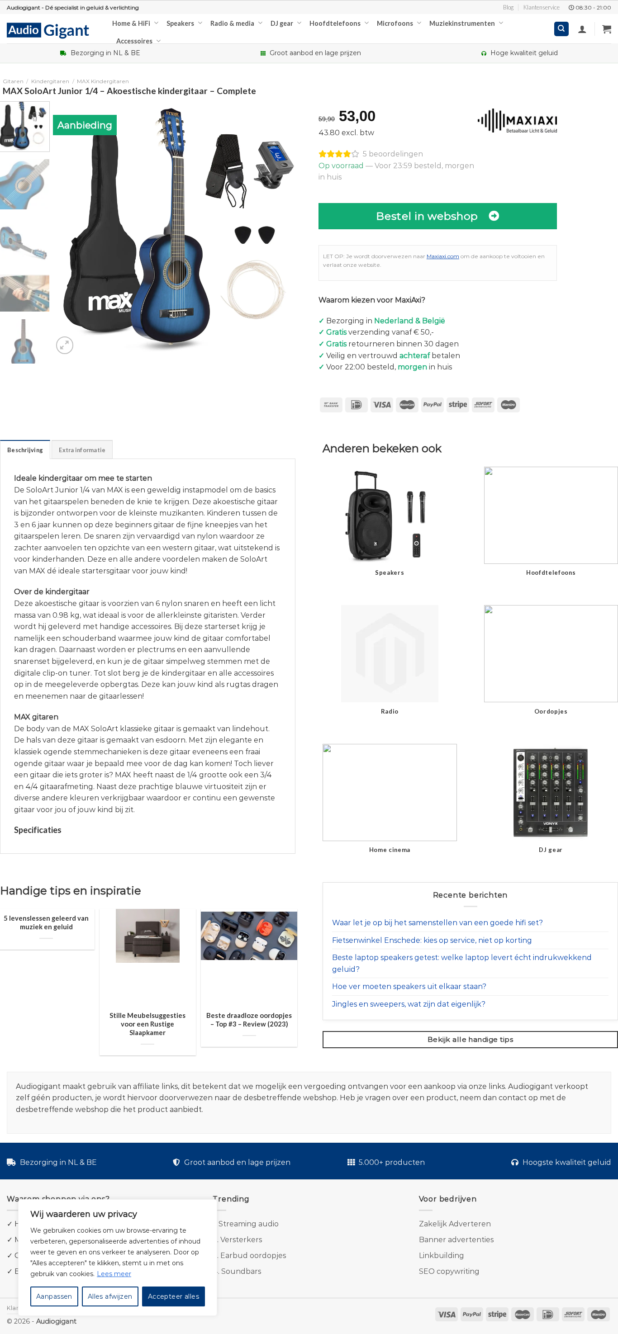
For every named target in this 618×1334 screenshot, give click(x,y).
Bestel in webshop (427, 215)
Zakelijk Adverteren (455, 1224)
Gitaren (13, 81)
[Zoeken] (561, 29)
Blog (508, 7)
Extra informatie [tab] (82, 450)
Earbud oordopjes (253, 1255)
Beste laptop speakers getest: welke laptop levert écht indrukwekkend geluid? (462, 963)
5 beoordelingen (393, 154)
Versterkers (241, 1239)
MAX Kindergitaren (103, 81)
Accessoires (134, 41)
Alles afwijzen (110, 1296)
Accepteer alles (173, 1296)
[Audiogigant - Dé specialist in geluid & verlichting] (53, 29)
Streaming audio (249, 1224)
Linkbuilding (441, 1255)
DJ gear (282, 23)
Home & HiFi (131, 23)
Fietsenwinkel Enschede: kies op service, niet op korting (432, 940)
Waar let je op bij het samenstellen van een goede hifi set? (437, 922)
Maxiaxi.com (443, 256)
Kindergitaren (50, 81)
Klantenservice (541, 7)
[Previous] (69, 228)
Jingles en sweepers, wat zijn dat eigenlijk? (408, 1004)
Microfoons (395, 23)
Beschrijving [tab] (25, 450)
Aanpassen (54, 1296)
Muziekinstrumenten (462, 23)
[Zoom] (65, 345)
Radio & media (232, 23)
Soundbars (241, 1271)
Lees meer (114, 1274)
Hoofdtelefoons (335, 23)
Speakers (180, 23)
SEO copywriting (449, 1271)
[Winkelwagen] (606, 29)
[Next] (292, 228)
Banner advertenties (456, 1239)
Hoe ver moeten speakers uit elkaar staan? (409, 986)
